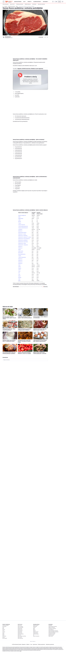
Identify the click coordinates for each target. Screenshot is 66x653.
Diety (24, 1)
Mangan (19, 277)
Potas (19, 271)
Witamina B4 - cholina (22, 243)
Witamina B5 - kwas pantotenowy (24, 238)
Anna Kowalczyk (8, 36)
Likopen (19, 255)
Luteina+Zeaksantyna (22, 257)
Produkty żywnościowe (19, 4)
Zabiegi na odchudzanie (52, 627)
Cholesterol (20, 229)
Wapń (19, 265)
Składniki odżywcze (37, 1)
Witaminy (34, 630)
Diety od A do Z (12, 4)
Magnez (19, 268)
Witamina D (20, 260)
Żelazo (19, 266)
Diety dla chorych (20, 629)
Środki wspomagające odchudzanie (53, 630)
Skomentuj (41, 37)
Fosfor (19, 269)
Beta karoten (20, 252)
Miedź (19, 275)
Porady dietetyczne (51, 629)
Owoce (3, 630)
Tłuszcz (19, 223)
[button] (55, 1)
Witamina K (20, 263)
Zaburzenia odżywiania (41, 4)
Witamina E (20, 258)
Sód (19, 272)
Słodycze (3, 637)
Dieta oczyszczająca (20, 627)
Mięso (3, 628)
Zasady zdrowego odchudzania (53, 626)
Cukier (19, 220)
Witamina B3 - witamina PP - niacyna (24, 237)
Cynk (19, 274)
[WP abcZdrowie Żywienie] (9, 1)
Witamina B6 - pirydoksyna (22, 240)
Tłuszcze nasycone (21, 224)
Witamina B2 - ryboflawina (22, 235)
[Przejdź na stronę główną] (4, 2)
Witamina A (20, 246)
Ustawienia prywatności (49, 644)
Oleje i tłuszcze (4, 626)
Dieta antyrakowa (20, 630)
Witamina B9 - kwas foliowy (23, 241)
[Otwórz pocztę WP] (53, 1)
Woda (19, 280)
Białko (19, 216)
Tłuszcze (34, 627)
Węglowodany (20, 218)
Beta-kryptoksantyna (21, 254)
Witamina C (20, 230)
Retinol (19, 249)
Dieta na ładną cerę (20, 638)
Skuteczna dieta (20, 628)
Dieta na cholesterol (20, 626)
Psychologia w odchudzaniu (52, 628)
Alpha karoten (20, 251)
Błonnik (19, 221)
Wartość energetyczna (22, 215)
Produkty (29, 1)
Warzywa (3, 629)
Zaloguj (59, 1)
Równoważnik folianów (22, 232)
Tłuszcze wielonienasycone (23, 227)
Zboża (3, 627)
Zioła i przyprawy (4, 638)
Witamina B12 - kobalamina (23, 244)
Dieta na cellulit (20, 637)
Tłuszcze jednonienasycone (23, 226)
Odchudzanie (45, 1)
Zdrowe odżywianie (17, 1)
